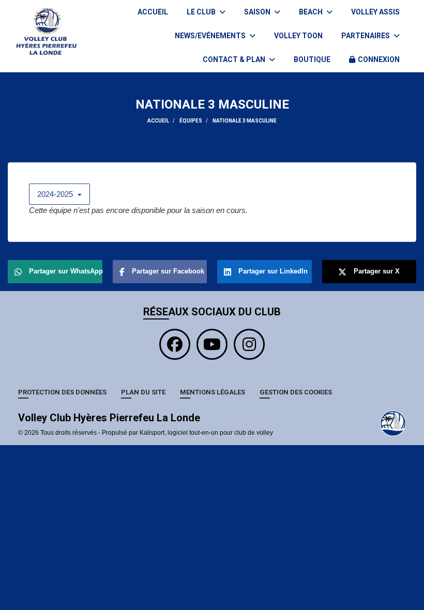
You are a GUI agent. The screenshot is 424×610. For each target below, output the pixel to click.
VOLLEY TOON (298, 36)
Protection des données (62, 392)
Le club (202, 12)
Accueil (153, 12)
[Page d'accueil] (393, 422)
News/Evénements (211, 36)
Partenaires (366, 36)
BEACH (311, 12)
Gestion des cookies (296, 392)
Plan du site (143, 392)
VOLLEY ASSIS (375, 12)
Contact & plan (235, 59)
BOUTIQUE (312, 59)
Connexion (379, 59)
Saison (258, 12)
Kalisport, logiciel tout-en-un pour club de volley (206, 432)
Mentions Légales (212, 392)
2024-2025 (56, 194)
